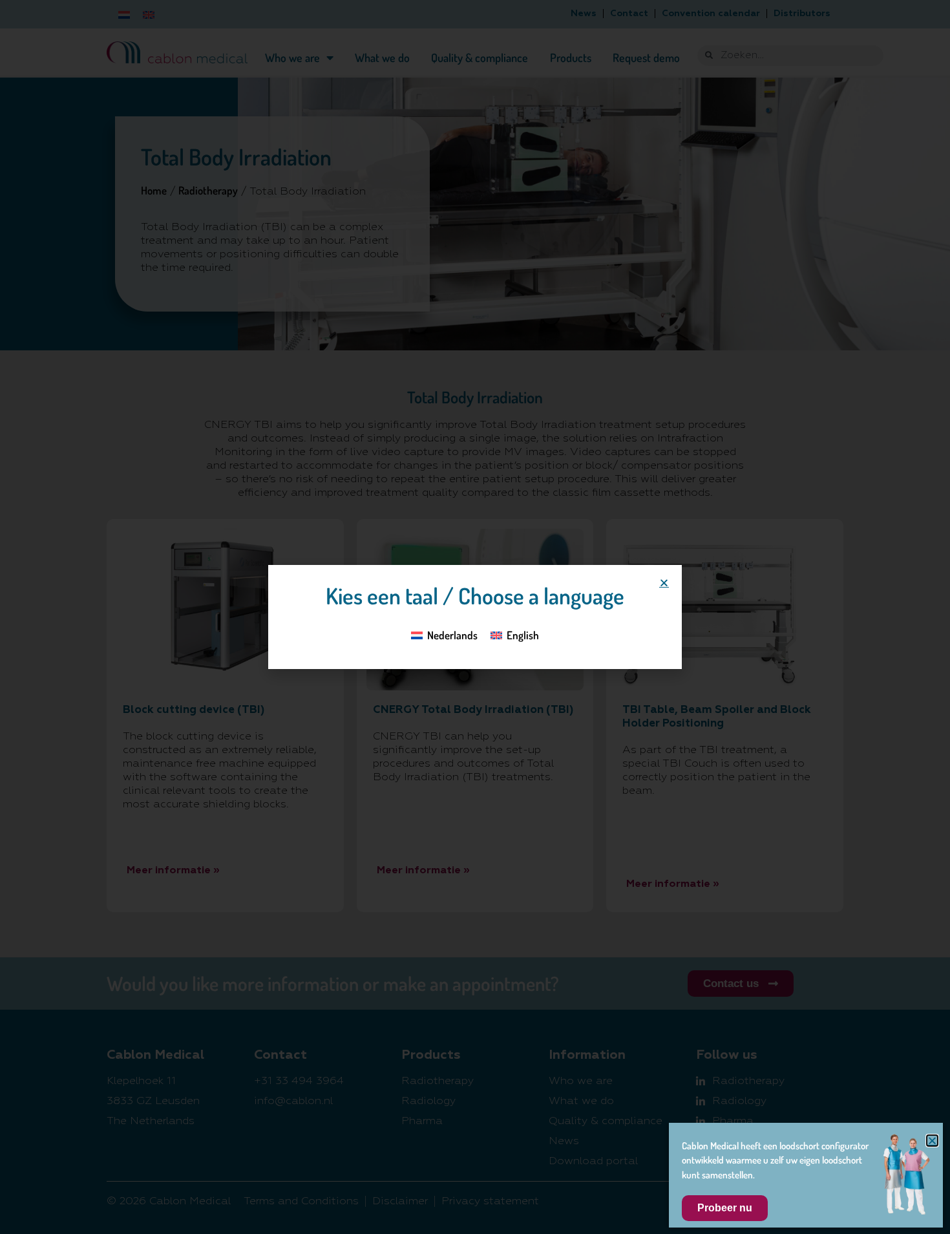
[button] (664, 583)
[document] (475, 617)
